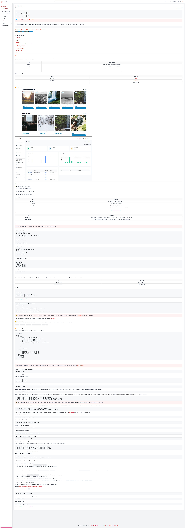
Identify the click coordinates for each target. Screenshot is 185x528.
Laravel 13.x (136, 80)
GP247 (136, 78)
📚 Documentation (29, 29)
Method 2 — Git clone (21, 45)
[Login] (180, 2)
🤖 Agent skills (36, 29)
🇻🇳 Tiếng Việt (31, 19)
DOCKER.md (80, 315)
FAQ (17, 52)
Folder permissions (20, 48)
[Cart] (178, 2)
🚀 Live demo (23, 29)
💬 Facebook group (42, 29)
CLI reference (71, 412)
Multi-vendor (114, 210)
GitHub (111, 525)
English (78, 365)
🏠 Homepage (17, 29)
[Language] (182, 1)
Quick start (18, 42)
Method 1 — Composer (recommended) (24, 43)
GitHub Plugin (117, 525)
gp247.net (31, 506)
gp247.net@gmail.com (95, 525)
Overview (18, 37)
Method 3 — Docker (20, 46)
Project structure (19, 50)
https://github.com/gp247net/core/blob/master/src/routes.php (30, 486)
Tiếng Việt (82, 365)
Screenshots (18, 39)
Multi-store (119, 210)
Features (17, 40)
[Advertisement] (42, 516)
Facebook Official (104, 525)
